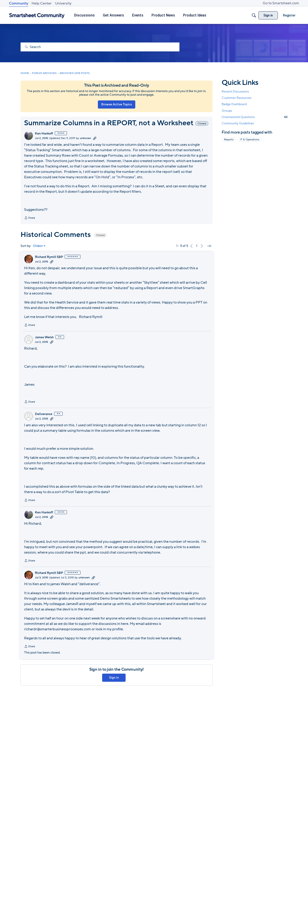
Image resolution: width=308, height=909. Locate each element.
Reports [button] (229, 139)
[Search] (254, 15)
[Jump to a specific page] (209, 246)
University (63, 3)
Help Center (42, 3)
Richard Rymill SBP (49, 257)
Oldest (38, 246)
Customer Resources (236, 98)
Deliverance (43, 414)
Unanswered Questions (254, 117)
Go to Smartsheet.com (281, 3)
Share (29, 218)
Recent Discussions (235, 91)
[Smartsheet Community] (37, 15)
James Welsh (44, 337)
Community (18, 3)
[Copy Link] (94, 138)
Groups (227, 111)
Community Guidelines (238, 123)
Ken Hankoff (44, 134)
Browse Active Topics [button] (116, 104)
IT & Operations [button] (249, 139)
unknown (85, 138)
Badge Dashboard (234, 104)
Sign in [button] (114, 677)
